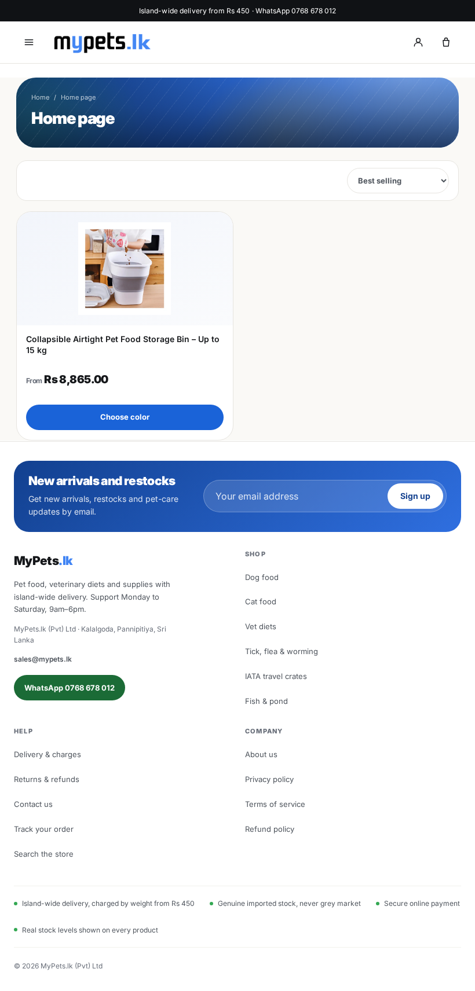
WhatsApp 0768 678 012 (69, 687)
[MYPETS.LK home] (102, 42)
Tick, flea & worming (281, 651)
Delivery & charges (47, 754)
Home (40, 97)
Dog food (262, 577)
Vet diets (260, 626)
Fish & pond (266, 701)
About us (261, 754)
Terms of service (275, 804)
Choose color (124, 416)
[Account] (418, 42)
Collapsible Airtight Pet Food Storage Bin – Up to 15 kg (123, 344)
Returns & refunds (46, 779)
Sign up (415, 496)
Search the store (44, 853)
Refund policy (269, 829)
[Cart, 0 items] (446, 42)
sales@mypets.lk (43, 659)
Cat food (260, 601)
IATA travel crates (276, 676)
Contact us (33, 804)
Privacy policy (269, 779)
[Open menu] (29, 42)
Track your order (44, 829)
